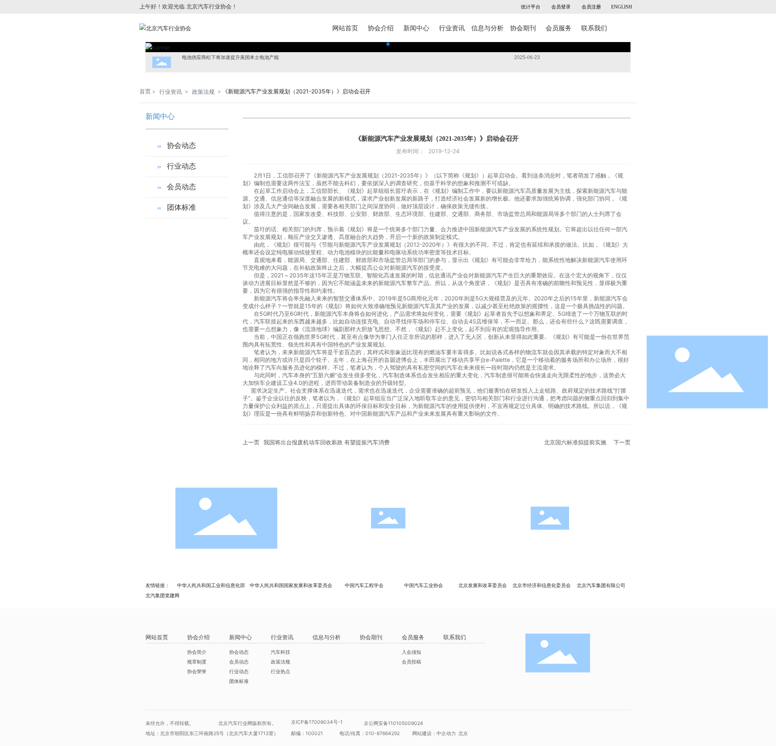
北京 (463, 733)
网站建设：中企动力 (434, 733)
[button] (388, 44)
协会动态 (181, 146)
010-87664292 (382, 733)
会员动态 (181, 187)
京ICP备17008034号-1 (317, 722)
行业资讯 (170, 91)
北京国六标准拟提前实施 (575, 442)
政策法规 (203, 91)
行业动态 (181, 166)
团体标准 (181, 207)
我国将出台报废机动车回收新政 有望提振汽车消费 (327, 442)
